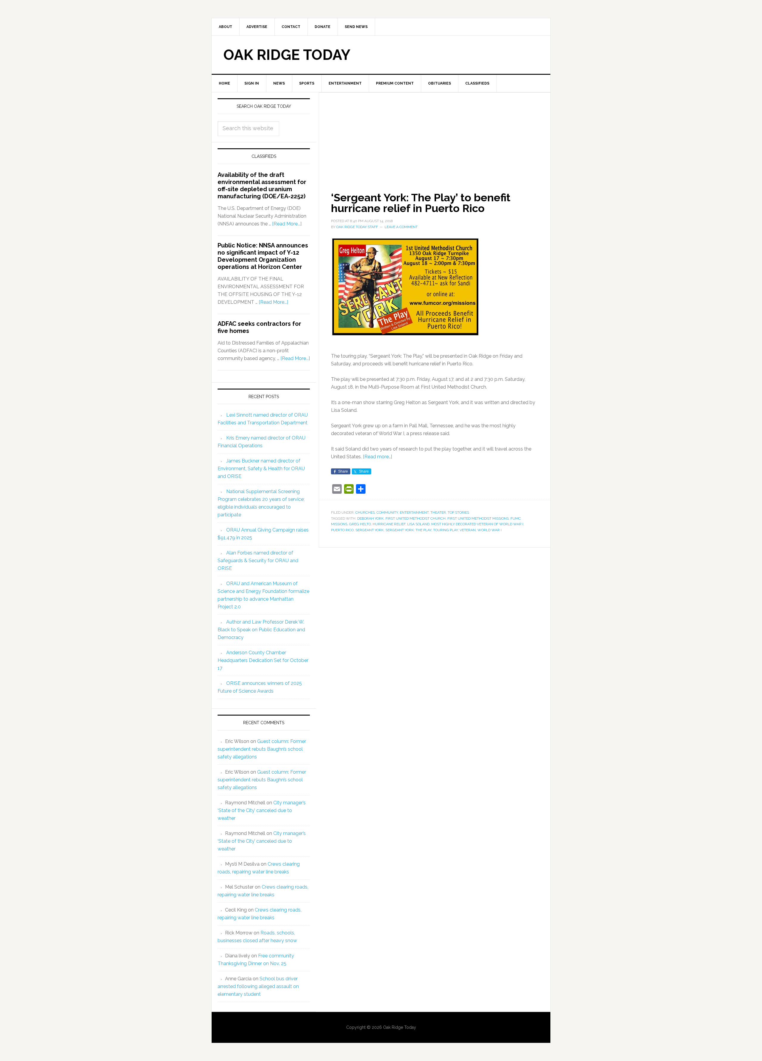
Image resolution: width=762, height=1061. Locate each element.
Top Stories (458, 512)
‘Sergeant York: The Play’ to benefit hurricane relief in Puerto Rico (420, 202)
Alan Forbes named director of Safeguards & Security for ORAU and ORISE (258, 560)
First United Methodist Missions (478, 518)
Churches (365, 512)
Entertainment (414, 512)
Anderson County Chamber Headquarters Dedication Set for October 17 (263, 660)
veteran (468, 530)
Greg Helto (360, 524)
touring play (445, 530)
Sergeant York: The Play (408, 530)
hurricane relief (389, 524)
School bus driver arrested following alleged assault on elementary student (258, 986)
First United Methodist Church (415, 518)
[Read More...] (287, 224)
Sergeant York (369, 530)
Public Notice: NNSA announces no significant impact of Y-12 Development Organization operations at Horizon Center (263, 256)
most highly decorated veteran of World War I (477, 524)
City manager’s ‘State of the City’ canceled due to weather (262, 810)
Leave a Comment (401, 227)
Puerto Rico (342, 530)
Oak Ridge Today (287, 54)
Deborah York (370, 518)
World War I (489, 530)
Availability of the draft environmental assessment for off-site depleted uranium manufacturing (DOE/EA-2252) (262, 185)
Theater (438, 512)
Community (387, 512)
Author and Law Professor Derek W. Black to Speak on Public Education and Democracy (261, 629)
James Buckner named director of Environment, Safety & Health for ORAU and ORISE (261, 468)
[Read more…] (377, 456)
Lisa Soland (418, 524)
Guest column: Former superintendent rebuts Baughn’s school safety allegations (262, 749)
